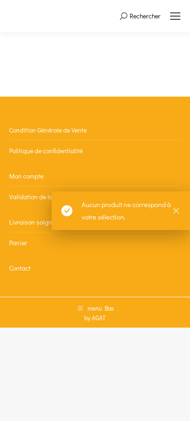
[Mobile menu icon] (175, 16)
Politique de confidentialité (46, 150)
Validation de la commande (47, 196)
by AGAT (95, 318)
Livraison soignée (34, 222)
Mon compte (26, 176)
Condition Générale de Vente (48, 130)
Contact (19, 268)
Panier (18, 242)
